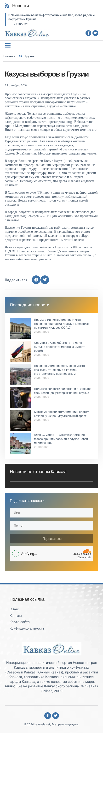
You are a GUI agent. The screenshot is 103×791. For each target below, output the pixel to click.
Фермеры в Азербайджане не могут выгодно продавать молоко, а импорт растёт (59, 347)
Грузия (29, 56)
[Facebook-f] (88, 33)
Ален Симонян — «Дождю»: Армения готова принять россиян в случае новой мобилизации (61, 439)
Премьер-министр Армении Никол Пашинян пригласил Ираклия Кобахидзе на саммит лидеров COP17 (62, 324)
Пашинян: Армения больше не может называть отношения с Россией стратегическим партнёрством (59, 370)
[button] (36, 279)
